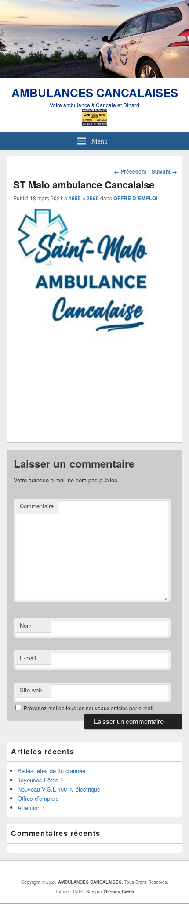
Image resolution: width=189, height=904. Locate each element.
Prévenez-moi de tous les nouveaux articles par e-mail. (89, 708)
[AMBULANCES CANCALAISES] (94, 75)
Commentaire (37, 506)
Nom (26, 625)
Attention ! (31, 807)
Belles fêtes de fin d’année (51, 771)
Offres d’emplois (38, 798)
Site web (31, 690)
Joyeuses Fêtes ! (40, 780)
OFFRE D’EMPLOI (135, 198)
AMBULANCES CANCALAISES (94, 92)
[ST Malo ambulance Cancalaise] (94, 430)
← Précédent (130, 171)
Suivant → (164, 171)
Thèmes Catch (118, 892)
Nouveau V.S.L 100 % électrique (59, 789)
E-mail (28, 658)
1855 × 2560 (84, 198)
